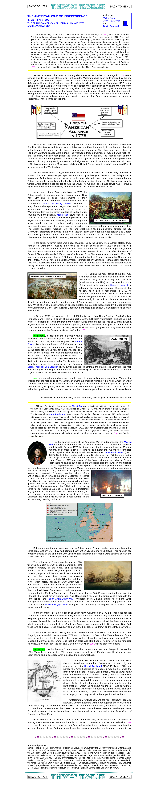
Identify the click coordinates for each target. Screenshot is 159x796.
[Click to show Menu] (120, 6)
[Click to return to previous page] (37, 6)
